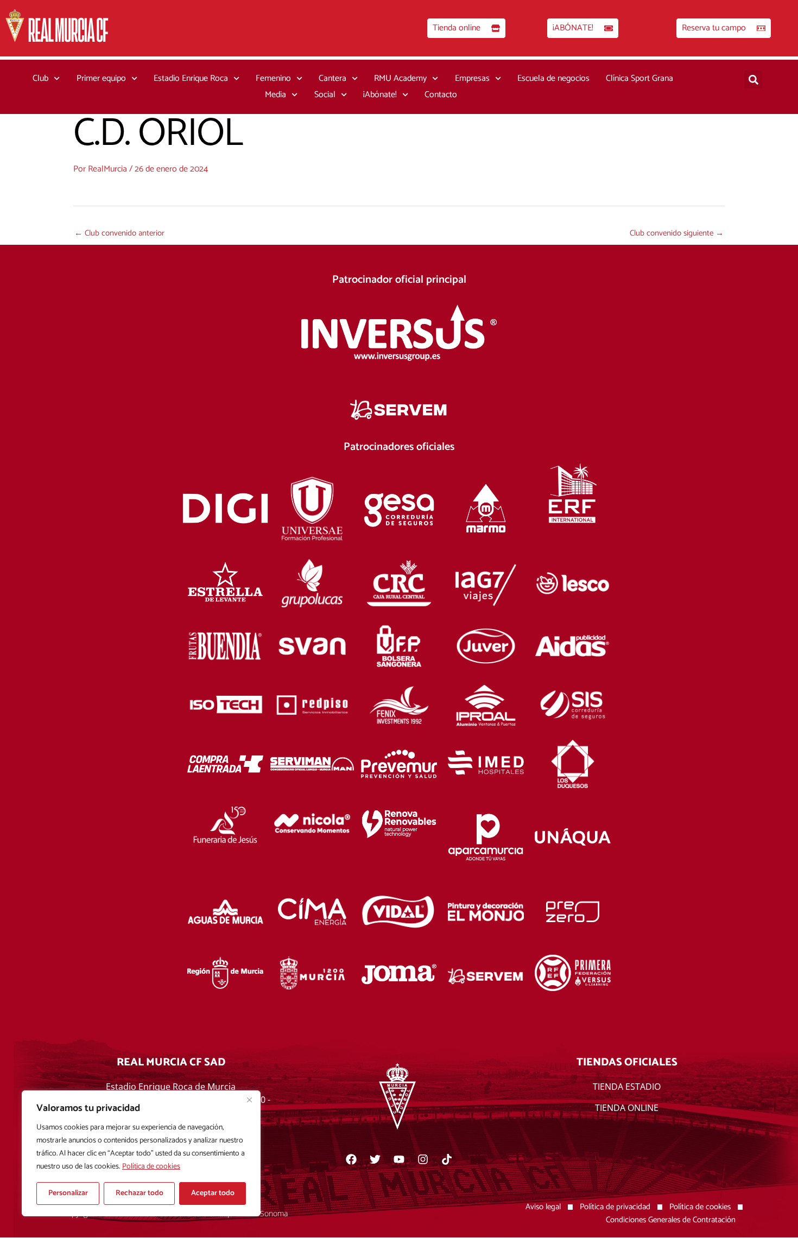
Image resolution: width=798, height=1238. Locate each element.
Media (275, 94)
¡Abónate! (380, 94)
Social (324, 94)
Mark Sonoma (264, 1213)
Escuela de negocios (553, 78)
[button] (753, 79)
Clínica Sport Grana (639, 78)
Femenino (273, 78)
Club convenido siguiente (677, 233)
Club (40, 78)
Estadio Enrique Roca (191, 78)
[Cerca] (249, 1099)
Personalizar (68, 1193)
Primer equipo (101, 78)
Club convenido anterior (119, 233)
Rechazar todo (139, 1193)
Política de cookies (151, 1166)
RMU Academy (400, 78)
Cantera (332, 78)
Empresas (472, 78)
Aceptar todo (213, 1193)
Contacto (441, 94)
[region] (141, 1153)
